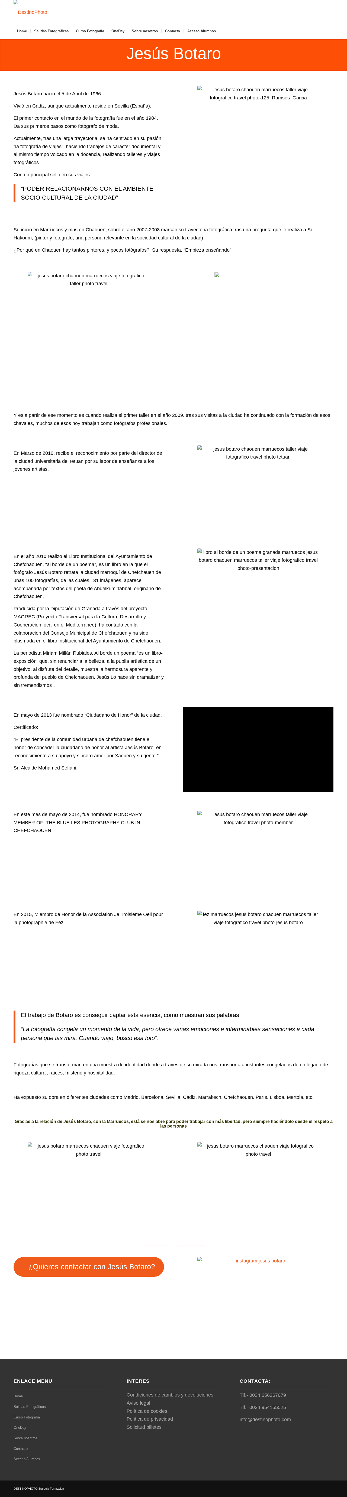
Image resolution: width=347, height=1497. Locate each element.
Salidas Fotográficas (30, 1407)
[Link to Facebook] (297, 12)
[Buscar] (329, 31)
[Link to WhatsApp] (321, 12)
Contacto (21, 1449)
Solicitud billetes (144, 1427)
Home (18, 1396)
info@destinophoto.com (265, 1419)
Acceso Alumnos (27, 1459)
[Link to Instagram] (305, 12)
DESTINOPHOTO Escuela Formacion (39, 1488)
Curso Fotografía (27, 1417)
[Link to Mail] (313, 12)
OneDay (20, 1427)
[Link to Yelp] (329, 12)
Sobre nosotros (25, 1438)
